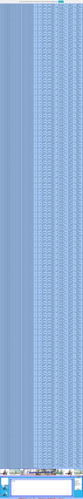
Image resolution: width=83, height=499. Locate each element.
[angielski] (5, 476)
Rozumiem (61, 1)
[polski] (2, 476)
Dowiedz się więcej (54, 1)
